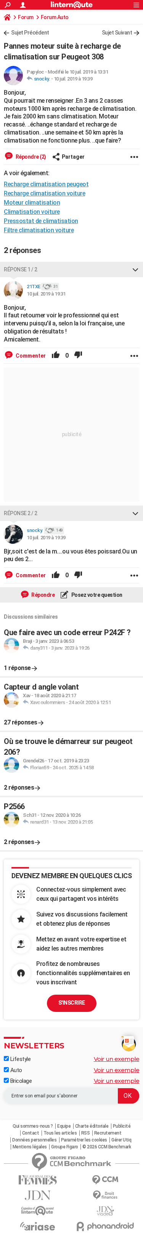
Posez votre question (96, 595)
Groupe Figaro (64, 1147)
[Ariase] (38, 1226)
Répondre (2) (30, 157)
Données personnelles (34, 1140)
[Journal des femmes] (38, 1180)
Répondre (43, 595)
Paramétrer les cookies (84, 1140)
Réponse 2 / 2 (20, 513)
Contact (30, 1133)
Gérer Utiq (121, 1140)
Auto (15, 1070)
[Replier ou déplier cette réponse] (135, 269)
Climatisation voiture (32, 211)
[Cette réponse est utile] (56, 355)
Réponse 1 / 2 (20, 269)
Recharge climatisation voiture (44, 193)
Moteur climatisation (32, 202)
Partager (73, 157)
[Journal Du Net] (38, 1195)
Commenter (30, 356)
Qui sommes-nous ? (33, 1126)
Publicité (122, 1126)
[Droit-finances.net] (106, 1195)
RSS (85, 1133)
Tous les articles (60, 1133)
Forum (26, 17)
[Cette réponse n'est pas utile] (78, 355)
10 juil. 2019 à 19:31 (46, 294)
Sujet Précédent (30, 33)
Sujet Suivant (117, 33)
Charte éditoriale (92, 1126)
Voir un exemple (117, 1059)
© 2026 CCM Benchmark (106, 1147)
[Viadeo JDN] (106, 1211)
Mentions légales (30, 1147)
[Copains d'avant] (38, 1210)
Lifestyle (20, 1059)
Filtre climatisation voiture (39, 230)
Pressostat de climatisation (41, 221)
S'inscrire (71, 1003)
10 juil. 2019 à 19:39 (73, 79)
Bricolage (20, 1080)
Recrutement (108, 1133)
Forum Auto (55, 17)
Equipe (64, 1126)
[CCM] (106, 1180)
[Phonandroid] (106, 1226)
